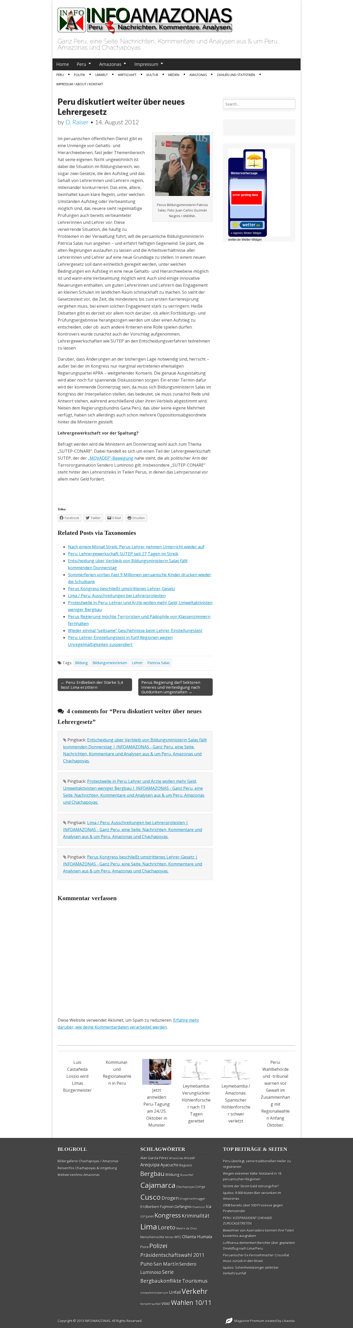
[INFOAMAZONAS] (145, 18)
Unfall (175, 1292)
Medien (173, 75)
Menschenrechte (152, 1237)
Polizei (158, 1245)
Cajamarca (157, 1185)
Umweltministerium (154, 1293)
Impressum (146, 64)
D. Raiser (77, 122)
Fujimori (167, 1206)
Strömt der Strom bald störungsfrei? (251, 1186)
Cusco (150, 1197)
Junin (150, 1216)
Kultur (152, 75)
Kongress (168, 1215)
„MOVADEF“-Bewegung (110, 458)
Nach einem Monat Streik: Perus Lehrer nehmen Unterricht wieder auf (136, 547)
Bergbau (152, 1173)
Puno (146, 1263)
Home (62, 64)
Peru (81, 64)
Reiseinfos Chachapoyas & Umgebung (87, 1168)
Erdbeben (149, 1206)
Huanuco (199, 1207)
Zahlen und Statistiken (236, 75)
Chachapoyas (185, 1187)
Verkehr (195, 1291)
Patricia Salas (158, 662)
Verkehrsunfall (150, 1304)
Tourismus (195, 1280)
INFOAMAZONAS (97, 1320)
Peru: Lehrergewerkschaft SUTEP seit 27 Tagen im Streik (123, 554)
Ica (208, 1206)
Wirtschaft (127, 75)
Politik (79, 75)
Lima (148, 1226)
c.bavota (288, 1320)
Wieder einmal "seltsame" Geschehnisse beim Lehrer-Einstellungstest (135, 630)
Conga (200, 1187)
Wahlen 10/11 (191, 1302)
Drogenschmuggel (192, 1199)
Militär (169, 1237)
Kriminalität (196, 1215)
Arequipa (150, 1165)
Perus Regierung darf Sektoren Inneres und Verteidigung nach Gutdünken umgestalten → (170, 687)
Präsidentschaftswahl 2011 (172, 1254)
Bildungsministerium (110, 662)
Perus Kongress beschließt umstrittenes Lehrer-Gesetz (121, 588)
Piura (144, 1246)
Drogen (170, 1198)
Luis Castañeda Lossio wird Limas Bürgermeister (77, 1076)
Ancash (189, 1158)
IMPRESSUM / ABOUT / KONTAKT (79, 84)
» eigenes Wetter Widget (246, 232)
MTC (178, 1237)
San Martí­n (166, 1264)
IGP (142, 1216)
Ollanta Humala (197, 1237)
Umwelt (101, 75)
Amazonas (110, 64)
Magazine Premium (249, 1320)
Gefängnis (183, 1206)
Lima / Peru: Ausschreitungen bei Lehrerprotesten (117, 595)
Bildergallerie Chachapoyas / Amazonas (88, 1161)
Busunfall (186, 1175)
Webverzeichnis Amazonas (79, 1174)
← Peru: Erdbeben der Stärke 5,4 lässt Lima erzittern (92, 684)
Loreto (166, 1227)
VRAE (166, 1303)
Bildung (81, 662)
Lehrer (137, 662)
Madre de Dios (186, 1228)
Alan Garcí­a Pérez (154, 1158)
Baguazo (185, 1165)
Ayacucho (169, 1165)
